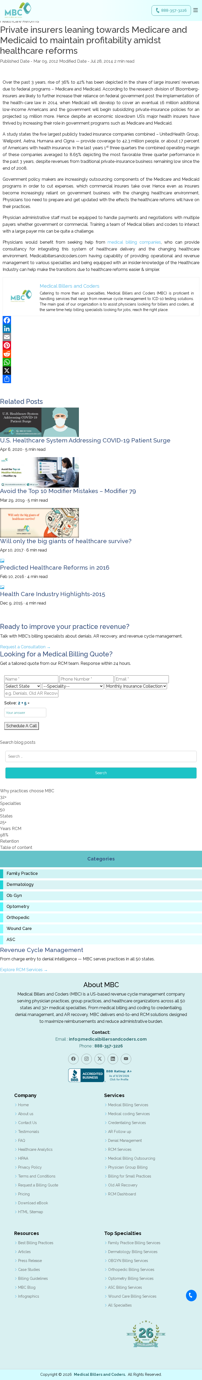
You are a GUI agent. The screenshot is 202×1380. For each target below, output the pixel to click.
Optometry (18, 906)
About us (25, 1114)
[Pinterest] (101, 345)
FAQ (21, 1140)
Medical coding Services (129, 1114)
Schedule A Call (21, 725)
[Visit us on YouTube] (126, 1059)
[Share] (101, 379)
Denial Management (125, 1140)
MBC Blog (27, 1287)
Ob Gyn (14, 895)
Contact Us (27, 1123)
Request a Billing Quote (38, 1185)
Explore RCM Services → (24, 969)
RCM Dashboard (122, 1194)
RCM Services (120, 1149)
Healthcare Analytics (35, 1149)
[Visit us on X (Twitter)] (99, 1059)
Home (23, 1105)
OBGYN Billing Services (128, 1261)
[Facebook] (101, 320)
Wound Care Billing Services (132, 1296)
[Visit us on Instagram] (86, 1059)
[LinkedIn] (101, 328)
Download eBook (33, 1203)
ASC (11, 939)
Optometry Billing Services (131, 1278)
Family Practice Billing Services (134, 1243)
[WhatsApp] (101, 362)
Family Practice (22, 873)
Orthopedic (18, 917)
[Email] (101, 337)
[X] (101, 370)
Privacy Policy (30, 1167)
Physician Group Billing (128, 1167)
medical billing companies (134, 242)
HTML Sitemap (30, 1212)
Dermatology (20, 884)
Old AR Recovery (123, 1185)
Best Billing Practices (35, 1243)
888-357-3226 (174, 10)
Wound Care (19, 928)
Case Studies (29, 1269)
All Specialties (120, 1305)
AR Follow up (119, 1131)
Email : (101, 1039)
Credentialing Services (127, 1123)
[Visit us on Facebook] (73, 1059)
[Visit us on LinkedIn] (113, 1059)
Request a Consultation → (25, 646)
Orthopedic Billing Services (131, 1269)
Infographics (28, 1296)
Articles (24, 1252)
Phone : (101, 1046)
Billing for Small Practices (129, 1176)
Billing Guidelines (33, 1278)
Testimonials (28, 1131)
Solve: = (16, 702)
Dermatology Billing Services (133, 1252)
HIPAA (23, 1158)
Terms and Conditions (36, 1176)
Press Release (30, 1261)
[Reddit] (101, 354)
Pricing (24, 1194)
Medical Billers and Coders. (100, 1374)
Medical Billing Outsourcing (131, 1158)
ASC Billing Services (125, 1287)
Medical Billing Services (128, 1105)
